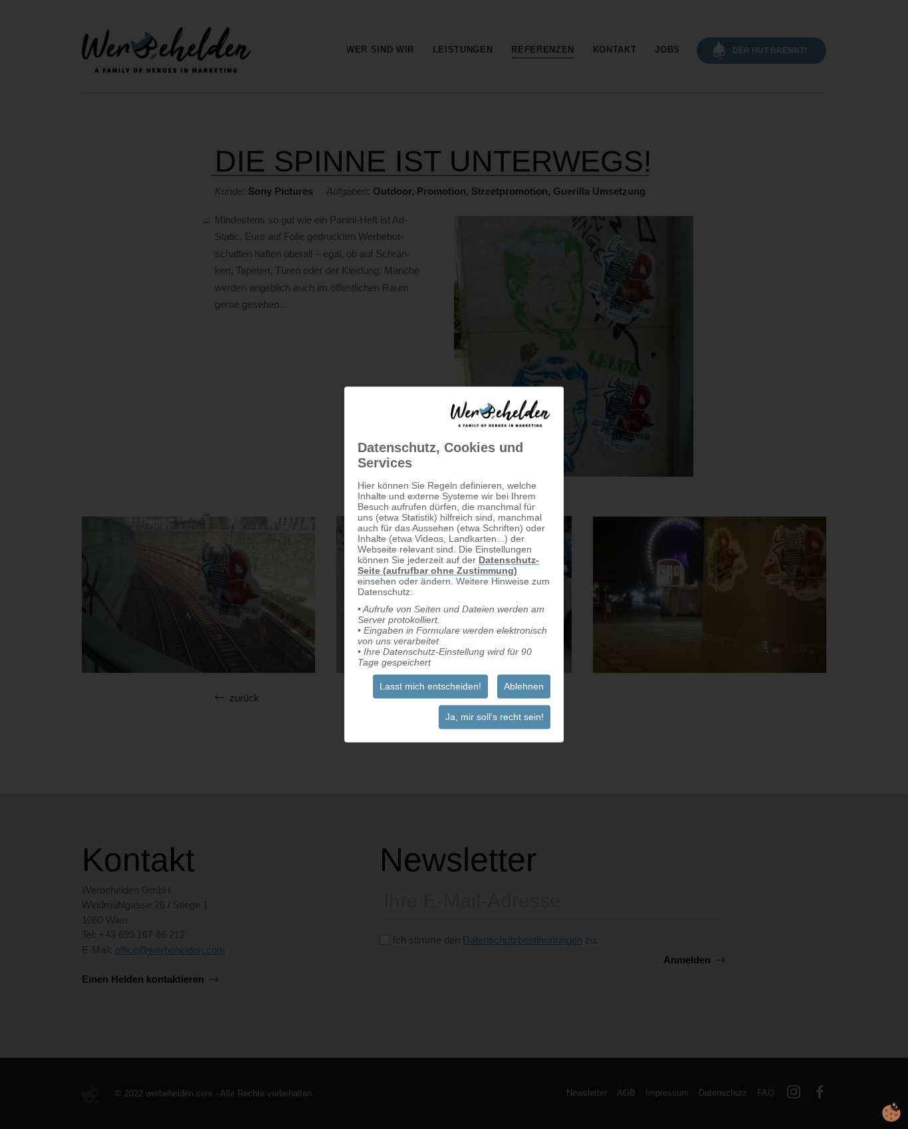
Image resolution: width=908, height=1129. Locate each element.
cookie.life (891, 1112)
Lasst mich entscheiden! (430, 687)
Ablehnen (524, 687)
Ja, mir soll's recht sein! (494, 717)
